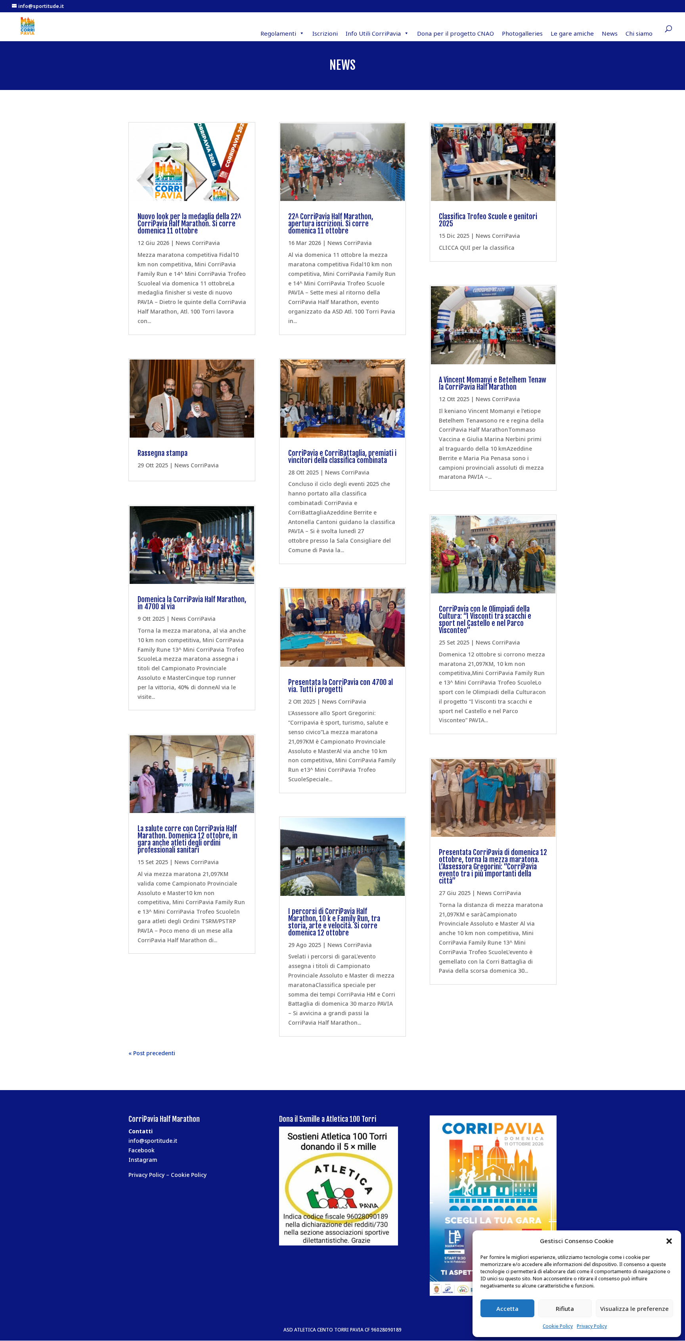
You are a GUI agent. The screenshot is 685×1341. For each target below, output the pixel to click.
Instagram (142, 1159)
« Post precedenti (151, 1053)
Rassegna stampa (163, 453)
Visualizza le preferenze (634, 1308)
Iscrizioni (325, 33)
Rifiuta (565, 1308)
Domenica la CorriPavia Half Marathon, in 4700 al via (192, 603)
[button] (669, 1241)
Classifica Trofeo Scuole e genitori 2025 (488, 220)
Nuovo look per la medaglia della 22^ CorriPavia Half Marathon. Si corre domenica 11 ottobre (189, 223)
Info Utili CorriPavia (373, 33)
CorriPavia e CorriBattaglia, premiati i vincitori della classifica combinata (342, 457)
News (610, 33)
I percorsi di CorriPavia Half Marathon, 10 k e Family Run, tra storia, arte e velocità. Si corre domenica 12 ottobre (334, 922)
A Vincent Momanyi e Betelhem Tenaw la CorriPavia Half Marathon (492, 383)
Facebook (141, 1150)
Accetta (507, 1308)
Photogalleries (522, 33)
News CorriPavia (198, 243)
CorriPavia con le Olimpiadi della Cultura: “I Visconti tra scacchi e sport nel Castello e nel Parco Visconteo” (485, 620)
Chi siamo (639, 33)
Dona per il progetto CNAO (455, 33)
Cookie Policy (558, 1326)
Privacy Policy (592, 1326)
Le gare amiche (572, 33)
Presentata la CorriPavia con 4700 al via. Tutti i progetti (340, 686)
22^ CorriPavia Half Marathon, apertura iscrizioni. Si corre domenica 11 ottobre (330, 223)
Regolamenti (278, 33)
